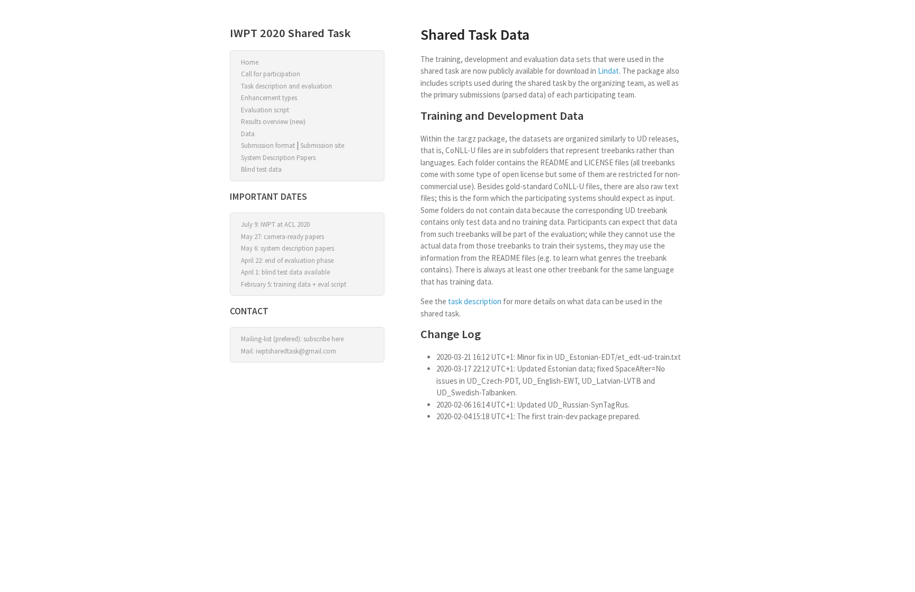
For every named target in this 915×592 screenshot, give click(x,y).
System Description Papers (278, 157)
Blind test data (261, 169)
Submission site (322, 145)
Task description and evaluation (286, 86)
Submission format (268, 145)
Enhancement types (269, 97)
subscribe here (323, 338)
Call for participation (270, 73)
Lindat (608, 71)
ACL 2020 (297, 224)
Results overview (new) (273, 121)
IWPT (268, 224)
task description (474, 301)
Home (249, 62)
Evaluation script (265, 109)
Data (248, 133)
